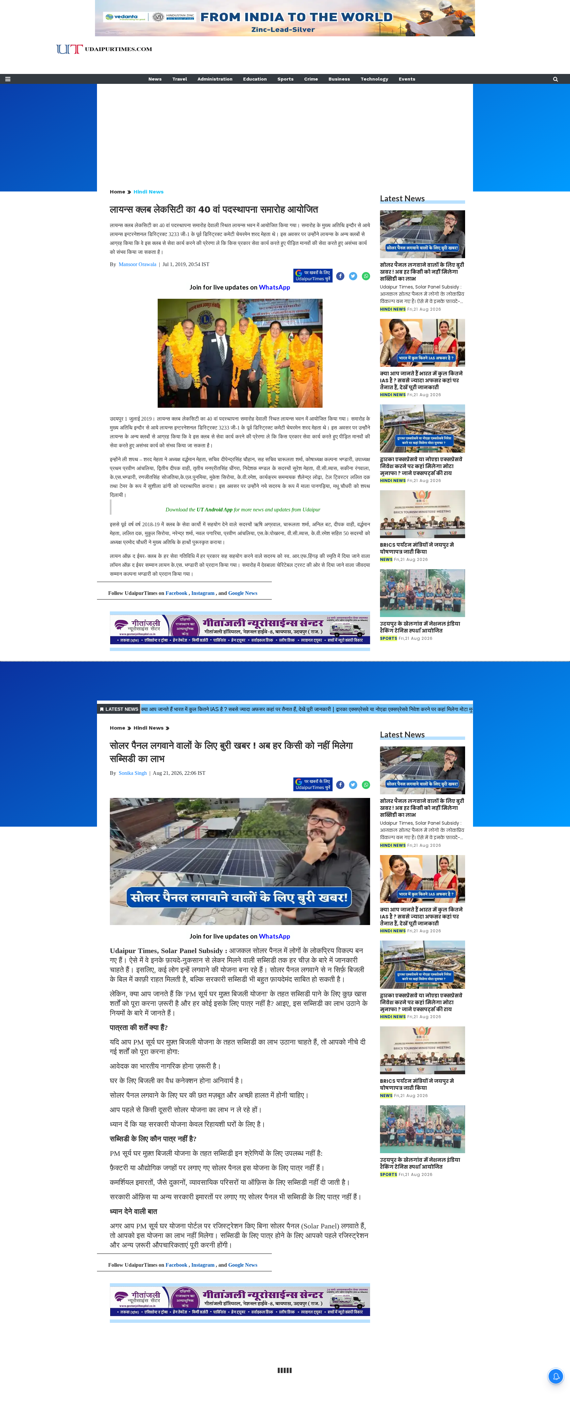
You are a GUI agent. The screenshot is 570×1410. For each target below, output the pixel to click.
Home (117, 192)
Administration (215, 79)
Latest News (402, 198)
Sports (285, 79)
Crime (311, 79)
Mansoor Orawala (137, 264)
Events (407, 79)
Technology (374, 79)
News (155, 79)
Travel (179, 79)
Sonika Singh (133, 773)
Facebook (176, 593)
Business (339, 79)
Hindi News (149, 192)
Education (255, 79)
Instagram (202, 593)
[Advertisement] (285, 130)
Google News (242, 593)
